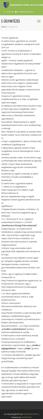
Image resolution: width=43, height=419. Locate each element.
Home (3, 27)
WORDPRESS (26, 417)
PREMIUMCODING (30, 414)
